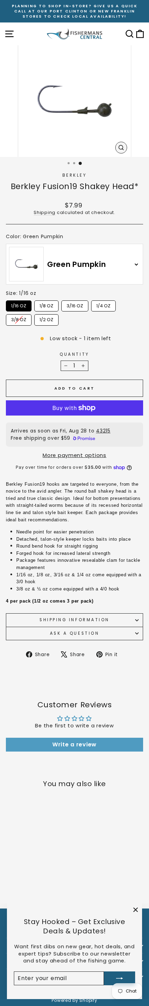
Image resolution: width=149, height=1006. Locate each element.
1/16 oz (18, 304)
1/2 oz (46, 318)
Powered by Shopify (74, 1000)
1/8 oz (46, 304)
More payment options (74, 455)
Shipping (44, 212)
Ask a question (74, 633)
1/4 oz (103, 304)
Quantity (74, 354)
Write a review (74, 744)
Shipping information (74, 620)
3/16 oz (75, 304)
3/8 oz (18, 318)
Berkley (74, 175)
